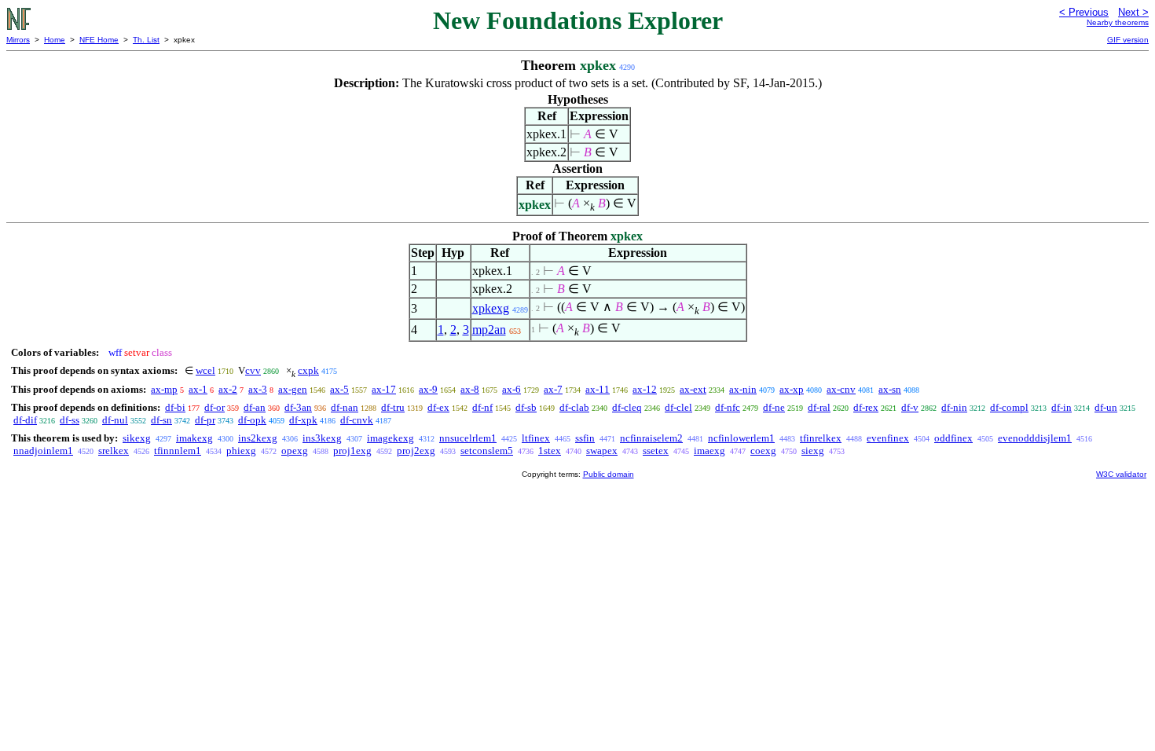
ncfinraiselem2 (651, 438)
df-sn (161, 420)
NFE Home (99, 39)
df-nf (482, 407)
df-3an (298, 407)
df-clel (678, 407)
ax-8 (469, 389)
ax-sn (889, 389)
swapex (602, 450)
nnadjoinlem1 (43, 450)
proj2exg (416, 450)
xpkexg (490, 308)
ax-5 (339, 389)
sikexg (137, 438)
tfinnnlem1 (177, 450)
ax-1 (198, 389)
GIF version (1128, 39)
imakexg (194, 438)
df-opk (252, 420)
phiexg (241, 450)
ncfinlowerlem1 (741, 438)
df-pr (205, 420)
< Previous (1084, 12)
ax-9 (428, 389)
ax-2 (227, 389)
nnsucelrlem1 (468, 438)
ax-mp (164, 389)
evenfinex (888, 438)
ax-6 (511, 389)
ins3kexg (322, 438)
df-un (1105, 407)
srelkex (113, 450)
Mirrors (18, 39)
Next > (1133, 12)
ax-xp (791, 389)
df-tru (393, 407)
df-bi (175, 407)
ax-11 (597, 389)
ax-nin (743, 389)
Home (54, 39)
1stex (549, 450)
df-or (214, 407)
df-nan (344, 407)
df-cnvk (356, 420)
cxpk (308, 370)
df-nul (115, 420)
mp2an (489, 329)
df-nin (954, 407)
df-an (255, 407)
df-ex (438, 407)
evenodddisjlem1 (1035, 438)
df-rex (865, 407)
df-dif (25, 420)
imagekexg (390, 438)
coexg (763, 450)
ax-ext (693, 389)
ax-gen (292, 389)
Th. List (146, 39)
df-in (1061, 407)
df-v (909, 407)
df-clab (574, 407)
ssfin (585, 438)
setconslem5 (486, 450)
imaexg (709, 450)
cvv (253, 370)
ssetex (656, 450)
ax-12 (644, 389)
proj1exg (352, 450)
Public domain (608, 474)
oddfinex (953, 438)
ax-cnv (841, 389)
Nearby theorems (1118, 22)
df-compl (1009, 407)
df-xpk (303, 420)
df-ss (69, 420)
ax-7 (553, 389)
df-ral (819, 407)
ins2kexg (257, 438)
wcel (205, 370)
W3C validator (1121, 474)
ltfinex (536, 438)
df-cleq (627, 407)
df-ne (774, 407)
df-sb (526, 407)
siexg (812, 450)
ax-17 (384, 389)
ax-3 (257, 389)
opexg (294, 450)
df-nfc (727, 407)
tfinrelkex (821, 438)
